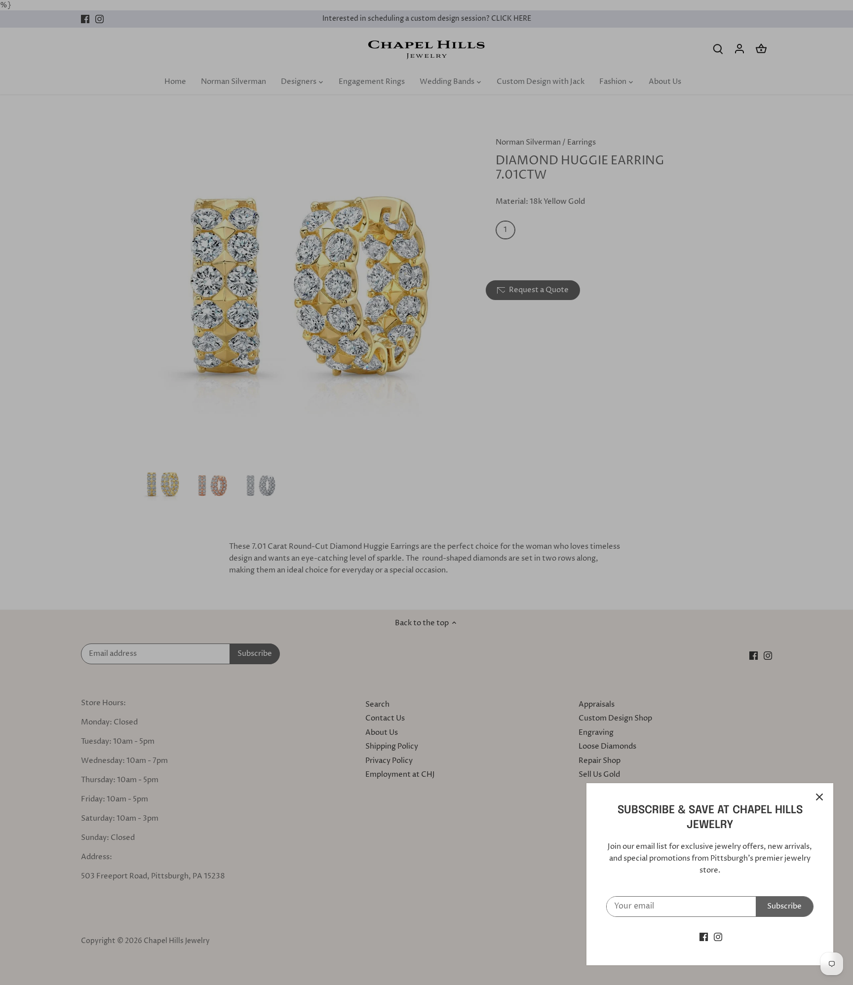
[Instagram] (718, 937)
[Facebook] (703, 937)
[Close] (819, 797)
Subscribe (784, 906)
